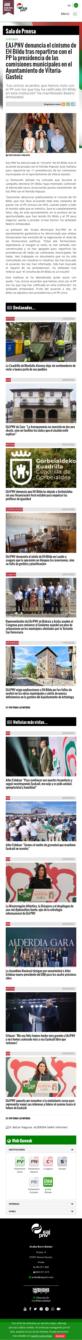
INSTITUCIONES (17, 1149)
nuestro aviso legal (41, 1336)
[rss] (63, 104)
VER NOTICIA (17, 355)
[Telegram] (47, 1309)
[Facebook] (30, 1309)
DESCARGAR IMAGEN (19, 155)
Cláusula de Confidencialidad (41, 1299)
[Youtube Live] (58, 1309)
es (76, 5)
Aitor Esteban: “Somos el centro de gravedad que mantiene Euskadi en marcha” (41, 847)
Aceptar (60, 1336)
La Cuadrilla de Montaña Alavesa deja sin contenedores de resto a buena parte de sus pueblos (41, 367)
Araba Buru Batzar (41, 1246)
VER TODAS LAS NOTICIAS (19, 707)
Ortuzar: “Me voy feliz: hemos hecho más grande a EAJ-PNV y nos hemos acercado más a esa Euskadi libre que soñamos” (40, 1039)
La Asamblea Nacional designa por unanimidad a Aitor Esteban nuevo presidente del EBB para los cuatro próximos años (41, 974)
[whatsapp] (68, 104)
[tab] (41, 1150)
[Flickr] (41, 1309)
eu (69, 5)
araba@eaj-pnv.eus (42, 1277)
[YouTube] (25, 1309)
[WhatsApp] (52, 1309)
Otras (12, 1211)
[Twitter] (35, 1309)
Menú (65, 14)
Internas (14, 1203)
